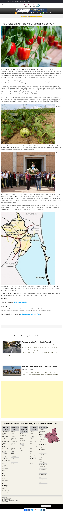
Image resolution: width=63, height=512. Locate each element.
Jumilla (22, 445)
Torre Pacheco (5, 490)
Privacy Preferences (46, 506)
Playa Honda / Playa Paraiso (5, 467)
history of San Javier (10, 90)
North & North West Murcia (24, 429)
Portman (4, 470)
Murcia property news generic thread (10, 500)
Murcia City (33, 456)
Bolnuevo (13, 438)
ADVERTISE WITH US (16, 1)
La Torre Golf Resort (5, 449)
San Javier (4, 475)
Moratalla (22, 447)
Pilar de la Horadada (4, 464)
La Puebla (4, 446)
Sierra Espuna (14, 461)
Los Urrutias (5, 458)
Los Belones (5, 455)
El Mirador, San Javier (20, 302)
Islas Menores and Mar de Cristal (5, 438)
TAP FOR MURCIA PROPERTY (31, 16)
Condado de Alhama (14, 442)
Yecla (21, 450)
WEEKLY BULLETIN (26, 1)
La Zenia (41, 479)
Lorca (12, 451)
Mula (21, 448)
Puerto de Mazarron (13, 455)
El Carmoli (4, 435)
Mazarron (13, 453)
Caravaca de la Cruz (23, 437)
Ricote (31, 461)
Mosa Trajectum (34, 455)
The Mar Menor (5, 428)
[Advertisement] (32, 399)
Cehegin (22, 440)
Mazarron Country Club (42, 461)
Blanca (31, 438)
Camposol (13, 440)
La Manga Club (5, 441)
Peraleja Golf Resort (33, 459)
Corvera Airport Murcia (6, 498)
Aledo (12, 433)
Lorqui (31, 450)
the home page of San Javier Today (30, 314)
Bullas (21, 433)
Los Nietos (4, 456)
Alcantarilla (32, 435)
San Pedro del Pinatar (5, 477)
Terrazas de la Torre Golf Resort (5, 486)
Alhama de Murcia (13, 435)
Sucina (31, 463)
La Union (4, 451)
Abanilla (32, 431)
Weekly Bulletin (5, 501)
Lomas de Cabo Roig (43, 481)
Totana (12, 463)
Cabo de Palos (5, 431)
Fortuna (22, 443)
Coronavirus (4, 497)
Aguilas (13, 431)
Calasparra (23, 435)
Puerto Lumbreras (13, 459)
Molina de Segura (32, 452)
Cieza (21, 442)
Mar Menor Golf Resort (6, 460)
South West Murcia (15, 428)
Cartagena (4, 433)
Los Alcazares (5, 453)
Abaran (31, 433)
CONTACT (9, 1)
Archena (32, 436)
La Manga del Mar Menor (5, 444)
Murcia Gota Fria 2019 (6, 499)
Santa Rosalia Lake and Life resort (5, 481)
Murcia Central (34, 428)
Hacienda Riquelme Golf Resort (33, 446)
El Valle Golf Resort (33, 442)
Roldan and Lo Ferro (5, 472)
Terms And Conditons (20, 508)
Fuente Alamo (14, 445)
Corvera (32, 440)
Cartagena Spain (5, 496)
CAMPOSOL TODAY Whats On (9, 495)
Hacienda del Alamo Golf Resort (14, 448)
